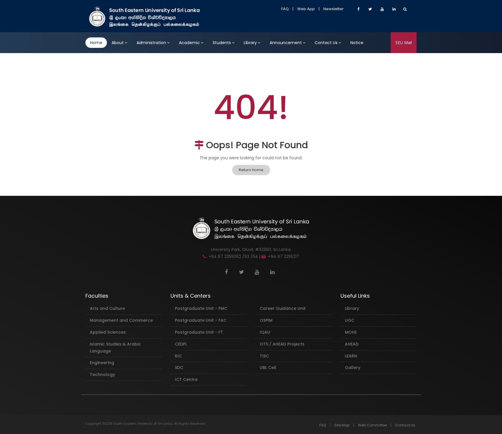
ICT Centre (186, 379)
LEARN (351, 356)
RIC (178, 356)
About (118, 43)
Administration (151, 43)
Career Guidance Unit (283, 308)
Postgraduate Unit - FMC (201, 308)
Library (250, 43)
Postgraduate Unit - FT (199, 332)
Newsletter (333, 9)
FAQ (285, 9)
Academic (189, 43)
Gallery (352, 367)
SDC (179, 367)
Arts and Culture (107, 308)
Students (222, 43)
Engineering (102, 363)
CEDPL (181, 344)
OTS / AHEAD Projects (282, 344)
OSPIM (266, 320)
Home (96, 43)
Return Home (251, 170)
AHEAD (351, 344)
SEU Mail (403, 42)
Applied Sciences (108, 332)
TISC (264, 356)
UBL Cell (268, 367)
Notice (356, 43)
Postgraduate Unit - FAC (201, 320)
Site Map (341, 425)
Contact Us (326, 43)
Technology (102, 374)
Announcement (286, 43)
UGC (349, 320)
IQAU (265, 332)
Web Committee (372, 425)
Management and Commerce (121, 320)
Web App (306, 9)
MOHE (351, 332)
